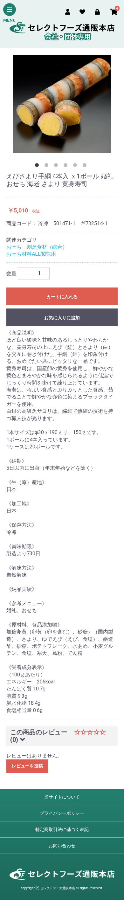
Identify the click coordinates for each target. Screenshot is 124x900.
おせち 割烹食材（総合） (36, 247)
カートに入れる (62, 296)
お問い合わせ (62, 845)
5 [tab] (76, 166)
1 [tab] (38, 166)
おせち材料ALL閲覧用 (31, 254)
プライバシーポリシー (62, 813)
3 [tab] (57, 166)
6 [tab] (86, 166)
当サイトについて (62, 797)
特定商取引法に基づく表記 (62, 829)
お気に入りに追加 (62, 317)
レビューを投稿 (27, 765)
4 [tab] (67, 166)
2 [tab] (48, 166)
